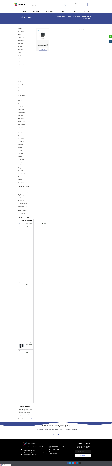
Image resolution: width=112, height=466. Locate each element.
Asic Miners (21, 31)
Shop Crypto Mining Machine (71, 16)
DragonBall (20, 79)
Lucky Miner (21, 64)
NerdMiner (20, 43)
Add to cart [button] (42, 49)
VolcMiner (20, 70)
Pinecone (20, 91)
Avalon (19, 52)
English (4, 464)
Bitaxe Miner (21, 40)
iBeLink (20, 76)
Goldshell (20, 49)
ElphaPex (20, 67)
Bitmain (20, 34)
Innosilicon (20, 73)
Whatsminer (21, 37)
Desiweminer (21, 88)
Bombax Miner (21, 85)
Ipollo (19, 55)
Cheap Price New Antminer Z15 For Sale (29, 225)
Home (59, 16)
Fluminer (20, 82)
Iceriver (20, 46)
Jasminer (20, 61)
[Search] (65, 5)
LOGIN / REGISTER (77, 6)
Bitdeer (20, 58)
